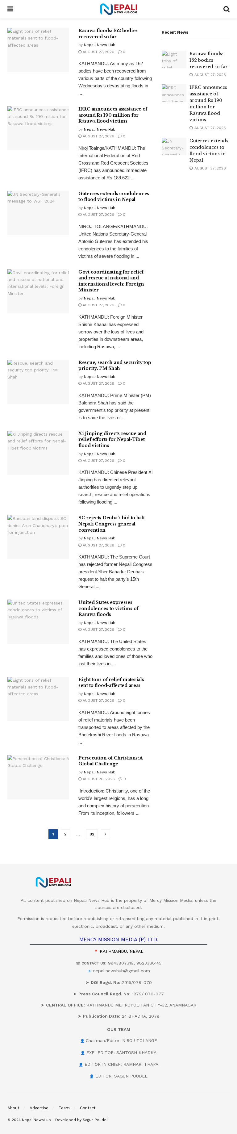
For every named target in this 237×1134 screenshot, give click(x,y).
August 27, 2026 (97, 52)
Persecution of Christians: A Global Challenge (110, 761)
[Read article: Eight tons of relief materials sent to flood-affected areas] (38, 699)
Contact (88, 1108)
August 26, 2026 (98, 779)
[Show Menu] (10, 9)
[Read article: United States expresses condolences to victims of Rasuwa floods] (38, 622)
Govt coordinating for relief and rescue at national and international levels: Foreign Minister (111, 281)
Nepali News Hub (99, 45)
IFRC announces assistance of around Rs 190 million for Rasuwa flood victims (112, 115)
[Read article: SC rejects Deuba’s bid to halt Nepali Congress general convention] (38, 537)
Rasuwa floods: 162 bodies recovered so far (108, 34)
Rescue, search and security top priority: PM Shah (114, 365)
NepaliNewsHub (36, 1120)
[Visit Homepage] (118, 9)
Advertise (39, 1108)
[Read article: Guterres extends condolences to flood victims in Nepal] (38, 213)
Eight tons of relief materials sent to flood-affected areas (111, 682)
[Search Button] (226, 9)
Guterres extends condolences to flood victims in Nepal (113, 197)
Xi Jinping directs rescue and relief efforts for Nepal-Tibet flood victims (112, 439)
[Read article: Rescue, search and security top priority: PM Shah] (38, 382)
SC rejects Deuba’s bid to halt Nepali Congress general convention (111, 524)
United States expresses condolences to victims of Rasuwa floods (108, 608)
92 (91, 834)
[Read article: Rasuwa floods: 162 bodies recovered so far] (38, 50)
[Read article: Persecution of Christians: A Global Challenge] (38, 777)
